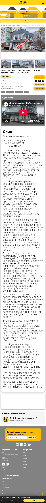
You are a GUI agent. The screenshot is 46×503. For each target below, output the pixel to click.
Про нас (24, 455)
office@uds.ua (5, 469)
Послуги (25, 458)
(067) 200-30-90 (39, 77)
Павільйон (4, 493)
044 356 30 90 (5, 458)
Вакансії (24, 461)
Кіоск (3, 481)
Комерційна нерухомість (13, 25)
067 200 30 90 (5, 460)
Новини (24, 467)
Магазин (4, 484)
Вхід (39, 495)
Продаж (27, 11)
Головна (3, 25)
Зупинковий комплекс (7, 478)
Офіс (3, 490)
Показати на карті (39, 88)
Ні (12, 500)
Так (34, 500)
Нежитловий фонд (6, 487)
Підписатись (32, 437)
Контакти (25, 464)
